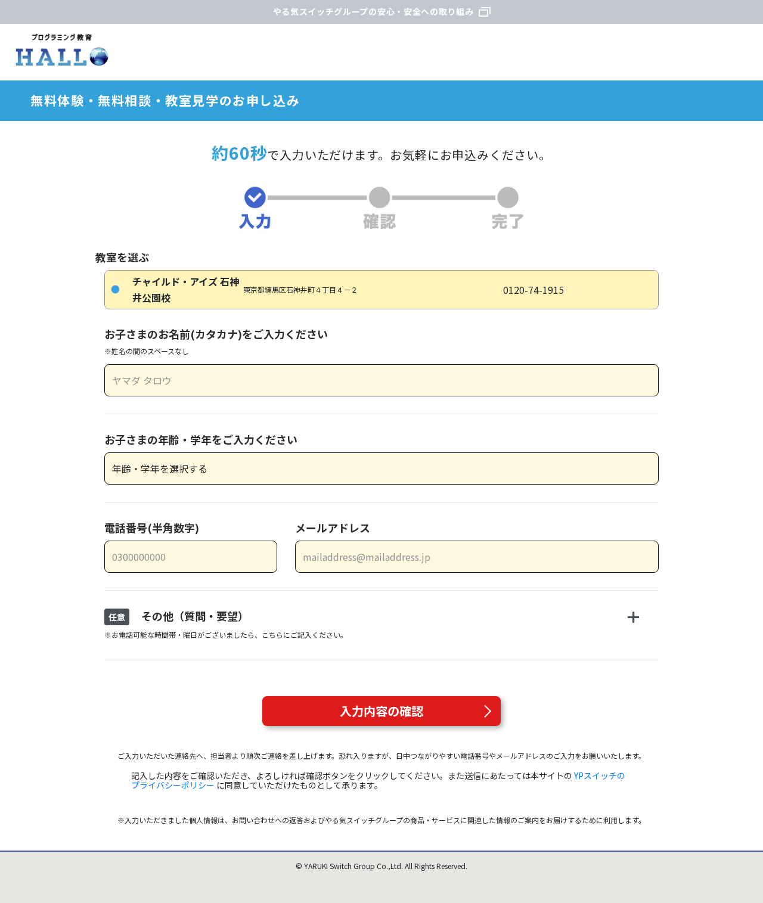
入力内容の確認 (381, 710)
